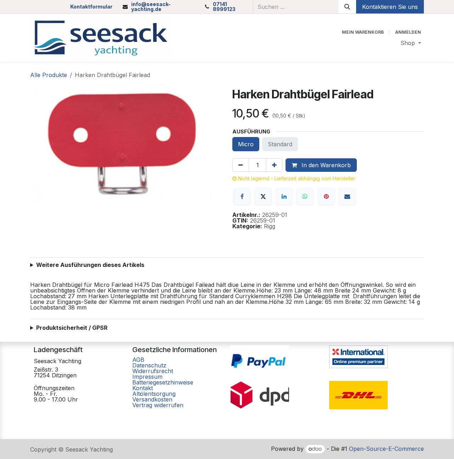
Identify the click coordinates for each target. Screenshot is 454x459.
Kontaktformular (91, 7)
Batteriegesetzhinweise (162, 382)
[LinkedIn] (284, 196)
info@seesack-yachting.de (151, 6)
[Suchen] (347, 6)
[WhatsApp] (305, 196)
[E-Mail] (347, 196)
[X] (263, 196)
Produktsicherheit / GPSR (71, 327)
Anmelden (408, 32)
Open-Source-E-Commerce (386, 448)
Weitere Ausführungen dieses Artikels (90, 265)
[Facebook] (241, 196)
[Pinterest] (326, 196)
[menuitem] (411, 43)
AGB (139, 359)
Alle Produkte (48, 74)
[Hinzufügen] (274, 165)
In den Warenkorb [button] (325, 165)
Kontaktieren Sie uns (390, 6)
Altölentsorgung (154, 393)
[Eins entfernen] (240, 165)
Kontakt (142, 388)
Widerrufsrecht (152, 371)
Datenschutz (149, 365)
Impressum (147, 376)
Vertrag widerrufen (157, 405)
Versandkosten (152, 399)
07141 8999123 (224, 6)
